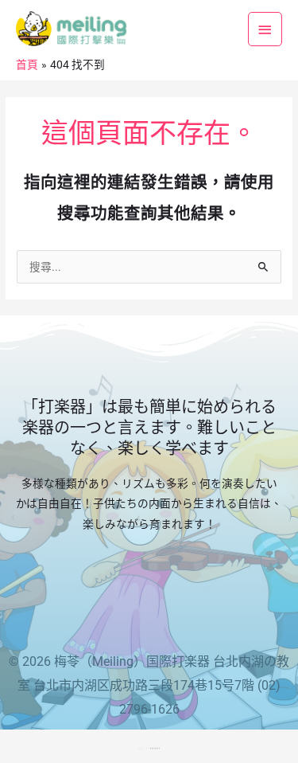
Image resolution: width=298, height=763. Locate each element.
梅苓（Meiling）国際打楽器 (132, 661)
